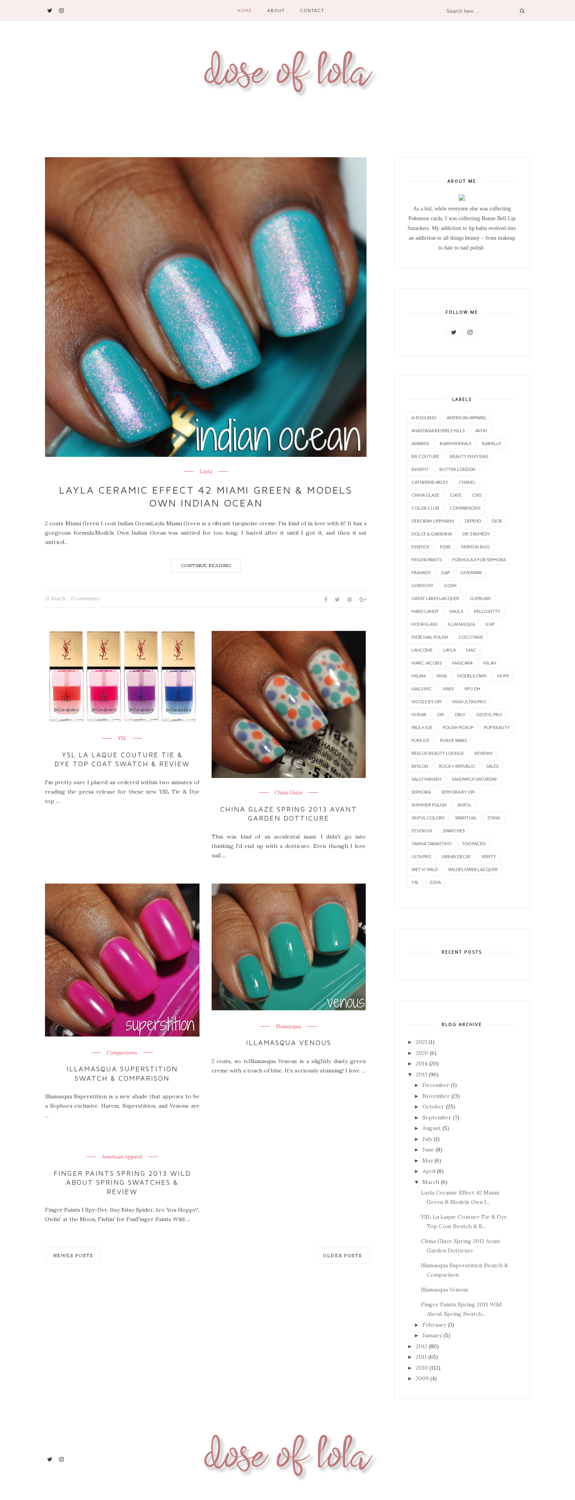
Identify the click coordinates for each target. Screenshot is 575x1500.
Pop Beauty (497, 727)
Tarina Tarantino (431, 843)
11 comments (85, 598)
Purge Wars (453, 740)
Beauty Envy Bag (469, 456)
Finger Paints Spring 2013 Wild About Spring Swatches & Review (122, 1182)
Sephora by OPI (458, 791)
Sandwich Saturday (474, 778)
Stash (493, 817)
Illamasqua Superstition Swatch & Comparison (122, 1073)
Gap (445, 572)
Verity (489, 856)
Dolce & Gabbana (431, 533)
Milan (489, 662)
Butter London (457, 469)
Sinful (464, 804)
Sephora (421, 791)
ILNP (489, 624)
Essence (420, 546)
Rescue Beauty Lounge (437, 753)
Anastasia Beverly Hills (438, 430)
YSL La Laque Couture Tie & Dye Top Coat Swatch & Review (122, 759)
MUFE (503, 675)
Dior (497, 520)
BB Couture (425, 456)
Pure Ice (420, 740)
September (436, 1117)
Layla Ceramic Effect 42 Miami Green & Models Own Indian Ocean (205, 496)
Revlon (419, 766)
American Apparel (122, 1157)
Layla (205, 472)
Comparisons (122, 1053)
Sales (492, 766)
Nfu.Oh (472, 688)
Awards (420, 443)
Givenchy (422, 585)
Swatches (454, 830)
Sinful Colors (427, 817)
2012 (421, 1346)
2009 (422, 1378)
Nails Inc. (421, 688)
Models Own (472, 675)
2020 (422, 1052)
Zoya (435, 882)
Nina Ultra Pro (469, 701)
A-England (423, 417)
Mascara (462, 662)
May (427, 1160)
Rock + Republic (457, 766)
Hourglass (424, 624)
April (428, 1171)
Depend (473, 520)
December (435, 1085)
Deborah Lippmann (432, 520)
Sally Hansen (426, 778)
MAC (471, 649)
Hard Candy (425, 611)
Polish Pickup (458, 727)
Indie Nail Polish (429, 637)
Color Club (425, 507)
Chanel (467, 482)
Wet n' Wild (424, 869)
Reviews (483, 753)
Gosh (450, 585)
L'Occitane (471, 637)
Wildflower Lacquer (473, 869)
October (433, 1106)
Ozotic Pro (489, 714)
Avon (481, 430)
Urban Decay (456, 856)
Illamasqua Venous (289, 1042)
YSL (122, 738)
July (427, 1139)
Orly (460, 714)
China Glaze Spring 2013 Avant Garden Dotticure (288, 813)
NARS (448, 688)
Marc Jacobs (426, 662)
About (276, 10)
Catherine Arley (429, 482)
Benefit (420, 469)
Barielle (491, 443)
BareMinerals (455, 443)
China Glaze (288, 793)
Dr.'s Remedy (476, 533)
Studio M (421, 830)
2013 (421, 1074)
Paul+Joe (421, 727)
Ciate (456, 495)
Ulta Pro (421, 856)
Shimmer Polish (429, 804)
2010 (422, 1367)
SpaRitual (466, 817)
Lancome (422, 649)
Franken (421, 572)
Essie (445, 546)
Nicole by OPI (426, 701)
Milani (418, 675)
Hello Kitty (487, 611)
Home (244, 10)
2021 (421, 1042)
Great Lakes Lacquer (435, 598)
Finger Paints (426, 559)
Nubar (418, 714)
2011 (421, 1356)
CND (477, 495)
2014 (422, 1063)
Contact (312, 10)
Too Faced (473, 843)
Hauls (456, 611)
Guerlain (480, 598)
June (428, 1149)
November (436, 1095)
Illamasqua (288, 1027)
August (431, 1128)
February (434, 1324)
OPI (440, 714)
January (432, 1335)
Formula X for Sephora (479, 559)
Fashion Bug (475, 546)
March (430, 1182)
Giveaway (471, 572)
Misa (442, 675)
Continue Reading (206, 565)
